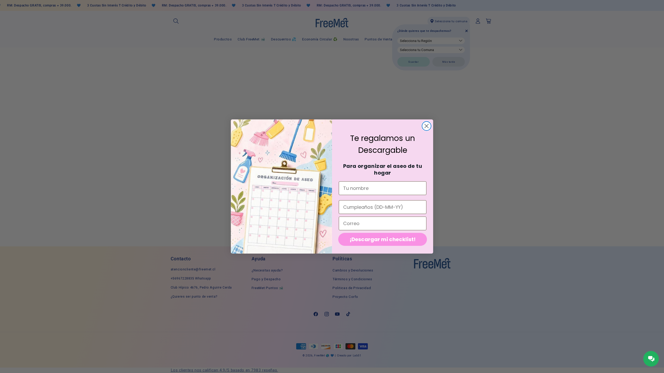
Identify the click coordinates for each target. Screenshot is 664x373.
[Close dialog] (426, 126)
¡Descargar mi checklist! (383, 239)
